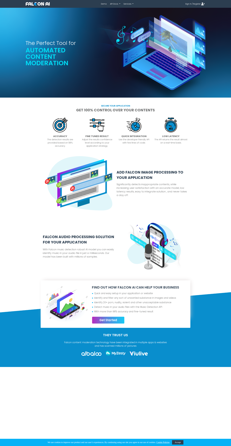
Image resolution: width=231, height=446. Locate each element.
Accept (178, 442)
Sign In (189, 4)
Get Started (108, 320)
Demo (104, 4)
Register (197, 4)
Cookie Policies (163, 442)
